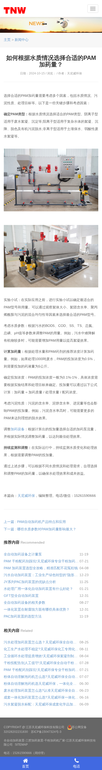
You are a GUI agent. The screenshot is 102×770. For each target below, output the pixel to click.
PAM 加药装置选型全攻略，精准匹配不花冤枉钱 (41, 568)
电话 (76, 766)
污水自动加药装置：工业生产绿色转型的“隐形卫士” (41, 575)
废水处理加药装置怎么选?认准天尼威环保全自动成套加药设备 (41, 690)
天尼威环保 (26, 496)
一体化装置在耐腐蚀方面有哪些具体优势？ (37, 609)
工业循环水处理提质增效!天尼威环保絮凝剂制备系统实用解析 (41, 656)
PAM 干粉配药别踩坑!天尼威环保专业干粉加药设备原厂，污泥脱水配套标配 (41, 561)
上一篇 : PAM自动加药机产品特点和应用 (35, 522)
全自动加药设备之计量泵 (23, 554)
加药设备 (18, 429)
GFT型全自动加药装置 (21, 596)
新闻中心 (21, 40)
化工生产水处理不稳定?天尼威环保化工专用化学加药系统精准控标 (41, 649)
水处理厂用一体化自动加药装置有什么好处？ (38, 589)
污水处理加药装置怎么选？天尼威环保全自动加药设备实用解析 (41, 642)
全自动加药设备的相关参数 (24, 602)
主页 (7, 40)
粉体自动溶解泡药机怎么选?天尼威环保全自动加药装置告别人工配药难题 (41, 677)
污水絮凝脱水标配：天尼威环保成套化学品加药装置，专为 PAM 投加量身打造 (41, 704)
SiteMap (21, 744)
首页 (25, 766)
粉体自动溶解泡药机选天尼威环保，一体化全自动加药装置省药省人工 (41, 684)
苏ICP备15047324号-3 (46, 732)
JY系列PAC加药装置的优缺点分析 (30, 582)
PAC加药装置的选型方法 (23, 616)
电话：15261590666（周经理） (25, 753)
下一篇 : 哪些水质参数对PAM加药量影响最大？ (40, 529)
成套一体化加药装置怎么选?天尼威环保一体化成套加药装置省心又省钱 (41, 697)
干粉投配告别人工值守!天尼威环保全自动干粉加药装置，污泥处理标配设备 (41, 663)
